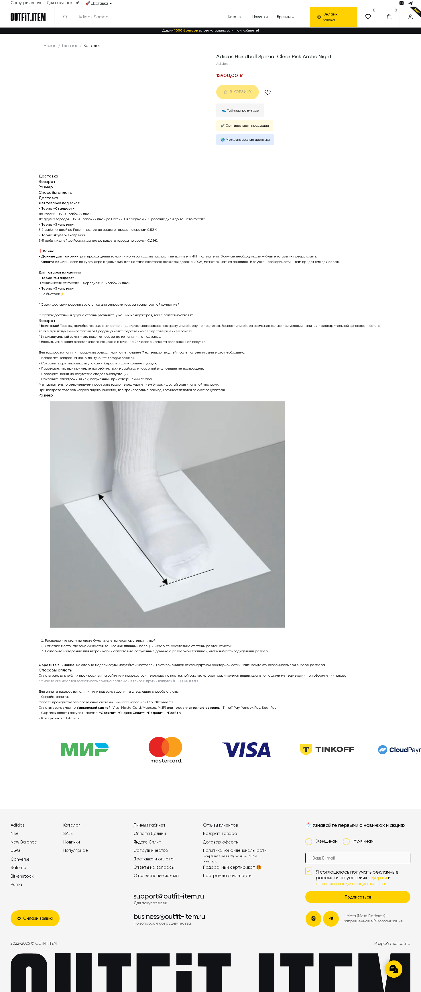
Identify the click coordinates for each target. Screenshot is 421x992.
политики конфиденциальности (351, 883)
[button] (337, 17)
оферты (378, 877)
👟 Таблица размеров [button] (240, 110)
